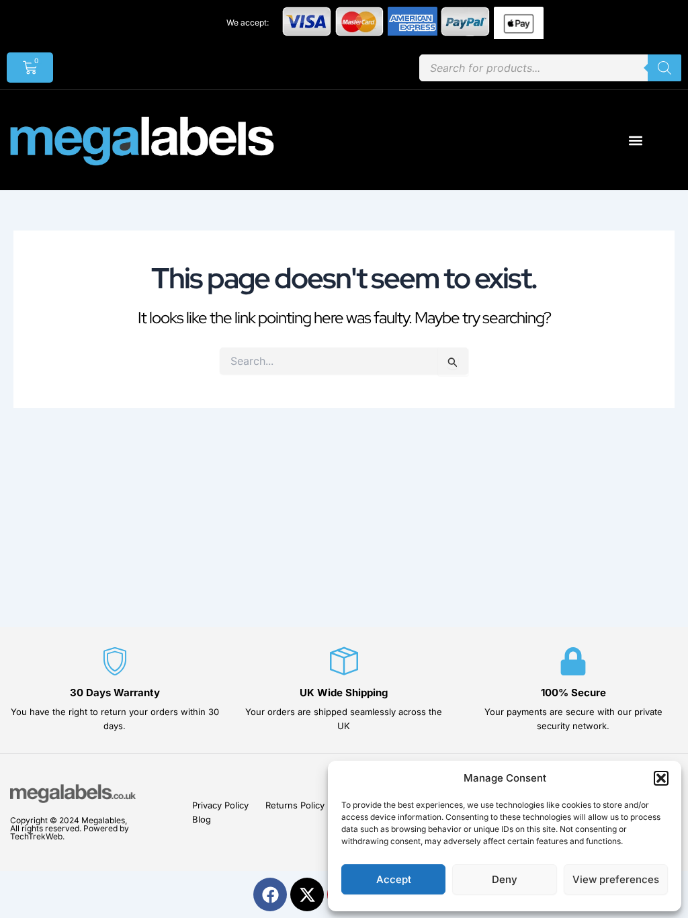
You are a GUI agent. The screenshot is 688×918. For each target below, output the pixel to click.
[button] (661, 778)
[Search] (664, 67)
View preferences (615, 879)
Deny (504, 879)
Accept (393, 879)
